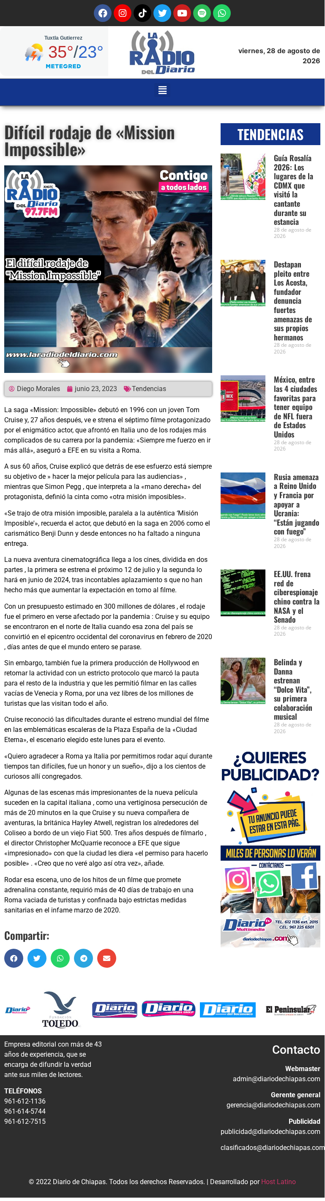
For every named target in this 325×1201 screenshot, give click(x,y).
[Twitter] (162, 13)
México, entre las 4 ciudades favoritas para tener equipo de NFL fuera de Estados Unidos (295, 407)
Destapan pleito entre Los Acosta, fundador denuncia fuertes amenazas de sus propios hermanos (293, 301)
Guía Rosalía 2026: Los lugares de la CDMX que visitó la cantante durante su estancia (293, 189)
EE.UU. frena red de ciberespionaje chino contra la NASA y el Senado (297, 596)
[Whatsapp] (222, 13)
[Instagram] (122, 13)
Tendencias (149, 389)
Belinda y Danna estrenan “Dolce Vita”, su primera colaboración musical (293, 689)
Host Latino (278, 1182)
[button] (162, 90)
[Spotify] (202, 13)
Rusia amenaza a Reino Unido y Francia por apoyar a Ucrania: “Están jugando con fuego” (296, 504)
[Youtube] (182, 13)
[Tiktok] (142, 13)
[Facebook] (103, 13)
